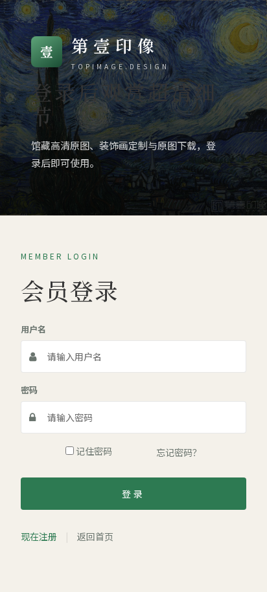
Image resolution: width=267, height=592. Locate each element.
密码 (29, 390)
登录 (133, 493)
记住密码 (93, 450)
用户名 (33, 329)
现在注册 (39, 536)
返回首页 (95, 536)
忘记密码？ (179, 452)
